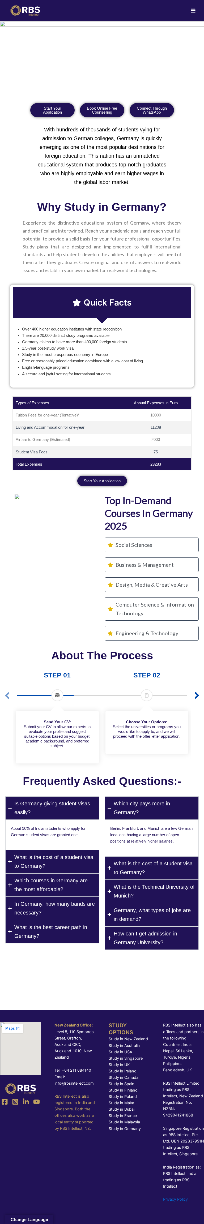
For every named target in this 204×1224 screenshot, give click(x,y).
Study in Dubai (121, 1109)
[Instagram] (15, 1101)
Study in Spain (121, 1083)
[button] (197, 695)
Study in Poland (123, 1096)
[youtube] (36, 1101)
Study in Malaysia (124, 1122)
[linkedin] (26, 1101)
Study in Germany (125, 1128)
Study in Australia (124, 1045)
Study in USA (120, 1052)
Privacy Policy (175, 1199)
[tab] (102, 302)
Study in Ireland (123, 1071)
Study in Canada (123, 1077)
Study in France (123, 1115)
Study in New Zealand (128, 1039)
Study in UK (119, 1064)
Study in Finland (123, 1090)
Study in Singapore (126, 1058)
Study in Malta (121, 1103)
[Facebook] (4, 1101)
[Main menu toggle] (193, 10)
